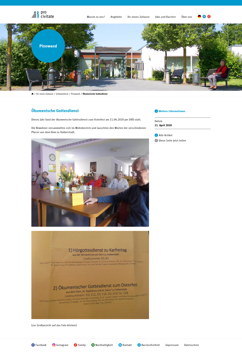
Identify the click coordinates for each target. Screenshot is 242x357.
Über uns (186, 17)
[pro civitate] (42, 14)
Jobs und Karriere (165, 17)
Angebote (116, 17)
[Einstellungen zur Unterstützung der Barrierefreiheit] (204, 16)
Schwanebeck (62, 94)
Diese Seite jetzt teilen (172, 140)
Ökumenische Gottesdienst (95, 94)
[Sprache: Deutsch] (199, 16)
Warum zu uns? (96, 17)
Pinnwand (75, 94)
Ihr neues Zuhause (138, 17)
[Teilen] (156, 140)
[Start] (32, 94)
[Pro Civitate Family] (209, 16)
